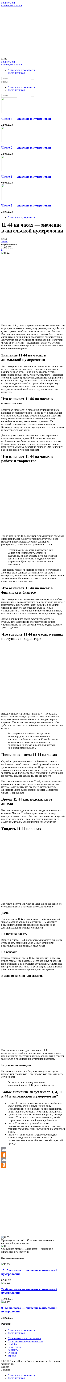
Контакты (13, 1349)
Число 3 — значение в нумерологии (26, 176)
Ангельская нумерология (21, 70)
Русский (12, 1352)
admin (4, 241)
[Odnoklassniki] (33, 1154)
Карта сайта (14, 1347)
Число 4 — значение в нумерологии (26, 118)
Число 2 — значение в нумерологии (26, 205)
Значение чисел (16, 72)
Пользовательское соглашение (24, 1338)
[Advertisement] (33, 32)
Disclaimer (13, 1344)
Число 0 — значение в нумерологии (26, 147)
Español (12, 1355)
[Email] (33, 1149)
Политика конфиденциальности (25, 1341)
